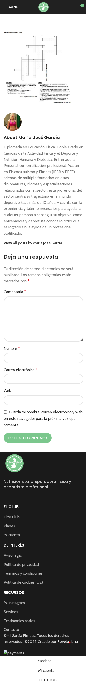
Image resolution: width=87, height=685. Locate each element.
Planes (9, 526)
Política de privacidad (21, 564)
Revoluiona (67, 641)
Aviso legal (13, 555)
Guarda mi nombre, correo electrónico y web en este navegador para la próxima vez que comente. (43, 418)
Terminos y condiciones (23, 573)
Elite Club (12, 517)
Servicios (11, 612)
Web (7, 390)
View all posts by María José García (33, 243)
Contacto (11, 629)
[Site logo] (43, 7)
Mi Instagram (14, 602)
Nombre (12, 348)
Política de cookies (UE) (23, 582)
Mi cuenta (12, 535)
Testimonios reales (19, 620)
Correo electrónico (20, 369)
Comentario (15, 291)
